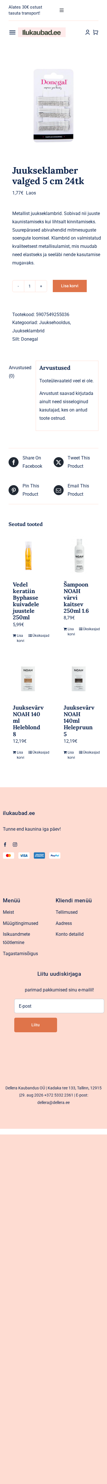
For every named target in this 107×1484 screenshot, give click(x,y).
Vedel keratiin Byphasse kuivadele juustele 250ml (26, 601)
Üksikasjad (38, 636)
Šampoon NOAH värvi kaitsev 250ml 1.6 (76, 598)
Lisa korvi (69, 286)
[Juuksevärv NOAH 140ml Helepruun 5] (79, 678)
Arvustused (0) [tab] (20, 372)
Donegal (29, 339)
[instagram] (15, 844)
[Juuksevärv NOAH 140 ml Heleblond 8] (28, 678)
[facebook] (5, 844)
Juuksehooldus (54, 322)
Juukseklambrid (28, 331)
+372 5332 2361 (58, 1095)
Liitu (35, 1025)
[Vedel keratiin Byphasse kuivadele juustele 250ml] (28, 555)
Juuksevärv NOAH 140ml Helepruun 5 (79, 721)
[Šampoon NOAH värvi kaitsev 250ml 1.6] (79, 555)
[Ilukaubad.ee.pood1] (42, 29)
